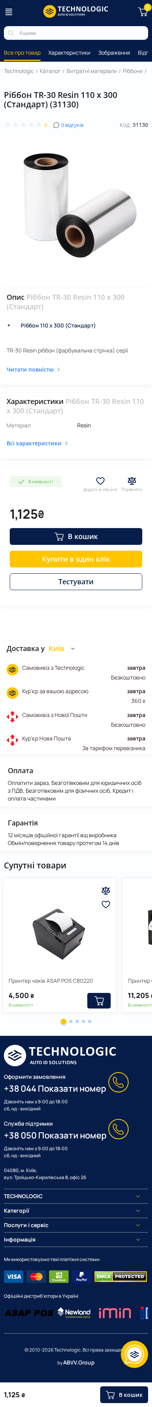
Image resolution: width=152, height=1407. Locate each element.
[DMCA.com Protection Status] (120, 1276)
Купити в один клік (76, 559)
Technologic (19, 71)
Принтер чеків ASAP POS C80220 (51, 980)
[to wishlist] (106, 904)
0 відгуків (72, 124)
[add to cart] (99, 1001)
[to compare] (106, 891)
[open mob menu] (8, 11)
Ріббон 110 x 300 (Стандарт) (58, 325)
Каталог (50, 71)
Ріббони (133, 71)
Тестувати (76, 581)
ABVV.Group (79, 1362)
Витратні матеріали (92, 71)
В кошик (83, 536)
